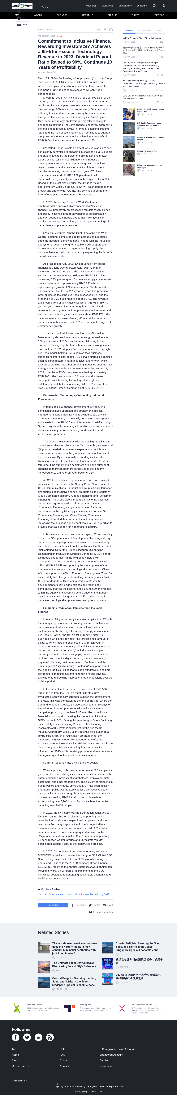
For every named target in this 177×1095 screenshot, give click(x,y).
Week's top (91, 6)
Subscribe (142, 6)
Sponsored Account (111, 1054)
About (63, 1060)
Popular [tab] (159, 30)
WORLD (38, 15)
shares (53, 905)
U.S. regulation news (47, 1083)
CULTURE (112, 15)
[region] (144, 72)
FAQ (62, 1054)
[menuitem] (38, 15)
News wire (106, 1066)
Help (62, 1049)
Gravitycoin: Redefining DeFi (92, 894)
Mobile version (20, 1066)
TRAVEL (136, 15)
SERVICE (159, 15)
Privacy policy (81, 1091)
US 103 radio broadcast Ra (24, 1083)
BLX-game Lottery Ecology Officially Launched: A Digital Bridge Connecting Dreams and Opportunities (144, 83)
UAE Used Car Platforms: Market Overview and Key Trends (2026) (142, 97)
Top (14, 1049)
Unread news (125, 6)
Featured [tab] (129, 30)
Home (15, 1054)
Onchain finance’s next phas (55, 894)
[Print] (111, 29)
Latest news (107, 6)
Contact (64, 1066)
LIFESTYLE (87, 15)
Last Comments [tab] (144, 30)
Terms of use (96, 1091)
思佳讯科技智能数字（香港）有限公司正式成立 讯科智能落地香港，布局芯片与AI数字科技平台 (144, 50)
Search (16, 1060)
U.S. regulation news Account (117, 1049)
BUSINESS (62, 15)
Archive (104, 1060)
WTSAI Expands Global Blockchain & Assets (143, 38)
